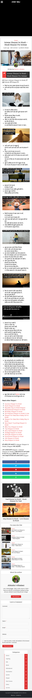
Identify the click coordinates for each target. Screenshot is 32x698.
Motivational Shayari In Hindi (15, 410)
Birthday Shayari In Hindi (13, 412)
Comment (4, 606)
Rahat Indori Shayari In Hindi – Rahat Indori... (17, 545)
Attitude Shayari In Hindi (13, 434)
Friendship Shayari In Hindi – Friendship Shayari (18, 566)
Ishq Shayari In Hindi (12, 440)
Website (4, 634)
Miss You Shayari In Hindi (13, 427)
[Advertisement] (16, 20)
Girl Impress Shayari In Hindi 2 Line (17, 413)
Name (4, 621)
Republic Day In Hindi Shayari (15, 408)
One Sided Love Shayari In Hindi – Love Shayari (18, 530)
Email (4, 627)
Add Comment (14, 48)
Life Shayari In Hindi (12, 438)
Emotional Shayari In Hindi (14, 436)
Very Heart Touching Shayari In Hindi (16, 424)
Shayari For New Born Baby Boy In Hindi (17, 420)
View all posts (16, 596)
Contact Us (18, 695)
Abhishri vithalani (24, 48)
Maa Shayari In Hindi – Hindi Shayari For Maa (17, 559)
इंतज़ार (17, 394)
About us (13, 695)
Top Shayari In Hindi (12, 429)
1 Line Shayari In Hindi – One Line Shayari (18, 552)
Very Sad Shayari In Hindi (13, 431)
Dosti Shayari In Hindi (12, 406)
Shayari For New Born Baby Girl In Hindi (17, 416)
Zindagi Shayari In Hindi (13, 433)
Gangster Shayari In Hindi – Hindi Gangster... (18, 538)
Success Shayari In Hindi (13, 404)
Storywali (16, 692)
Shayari (16, 40)
